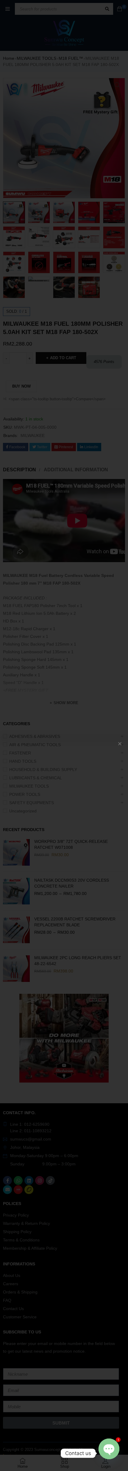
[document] (64, 735)
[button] (120, 743)
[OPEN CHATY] (109, 1453)
